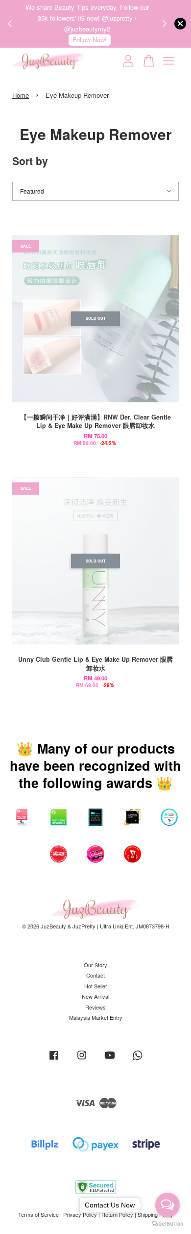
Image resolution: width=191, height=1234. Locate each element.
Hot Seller (95, 986)
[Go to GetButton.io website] (167, 1224)
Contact (95, 975)
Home (20, 95)
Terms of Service (38, 1214)
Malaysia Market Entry (95, 1017)
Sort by (30, 160)
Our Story (95, 965)
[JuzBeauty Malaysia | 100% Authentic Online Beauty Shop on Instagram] (82, 1060)
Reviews (95, 1007)
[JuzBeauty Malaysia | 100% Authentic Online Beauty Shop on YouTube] (110, 1060)
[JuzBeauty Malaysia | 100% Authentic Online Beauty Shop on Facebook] (54, 1060)
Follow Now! (89, 39)
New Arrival (95, 996)
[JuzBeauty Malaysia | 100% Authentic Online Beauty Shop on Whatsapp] (137, 1060)
